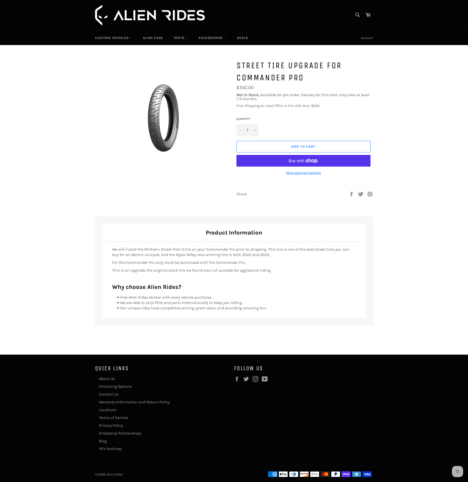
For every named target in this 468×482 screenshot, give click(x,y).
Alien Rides (115, 474)
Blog (103, 441)
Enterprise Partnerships (120, 433)
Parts (180, 38)
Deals (242, 38)
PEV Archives (110, 448)
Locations (107, 409)
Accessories (211, 38)
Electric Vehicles (112, 38)
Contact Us (108, 394)
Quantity (243, 119)
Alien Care (153, 38)
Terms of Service (113, 417)
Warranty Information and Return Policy (134, 402)
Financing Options (115, 386)
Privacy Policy (111, 425)
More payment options (303, 173)
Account (367, 38)
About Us (107, 378)
